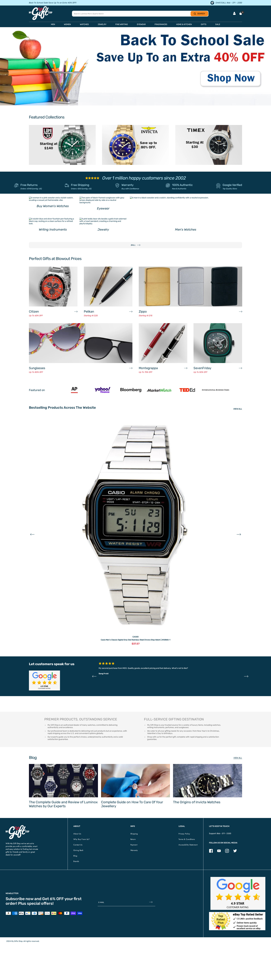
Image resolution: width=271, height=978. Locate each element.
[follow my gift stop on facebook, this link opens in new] (211, 852)
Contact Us (77, 844)
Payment (133, 844)
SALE (217, 24)
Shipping (134, 833)
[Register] (150, 902)
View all (237, 758)
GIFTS (203, 24)
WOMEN (67, 24)
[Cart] (240, 13)
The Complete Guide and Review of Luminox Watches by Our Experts (63, 804)
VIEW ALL (237, 409)
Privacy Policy (184, 833)
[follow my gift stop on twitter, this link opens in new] (235, 852)
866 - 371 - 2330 (224, 833)
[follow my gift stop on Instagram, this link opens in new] (227, 852)
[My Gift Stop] (17, 826)
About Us (77, 833)
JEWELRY (102, 24)
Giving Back (78, 850)
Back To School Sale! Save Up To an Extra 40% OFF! (52, 3)
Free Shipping (80, 185)
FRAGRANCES (161, 24)
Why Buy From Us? (81, 839)
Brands (76, 861)
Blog (75, 855)
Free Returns (29, 185)
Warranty (128, 185)
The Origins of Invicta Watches (196, 802)
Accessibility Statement (188, 844)
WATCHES (84, 24)
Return (133, 839)
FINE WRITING (121, 24)
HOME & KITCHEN (184, 24)
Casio (136, 637)
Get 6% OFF (53, 898)
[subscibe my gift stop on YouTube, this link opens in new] (219, 852)
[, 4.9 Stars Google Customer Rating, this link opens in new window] (237, 893)
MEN (53, 24)
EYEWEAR (141, 24)
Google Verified (232, 185)
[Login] (234, 13)
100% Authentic (182, 185)
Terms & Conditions (187, 839)
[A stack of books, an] (135, 67)
